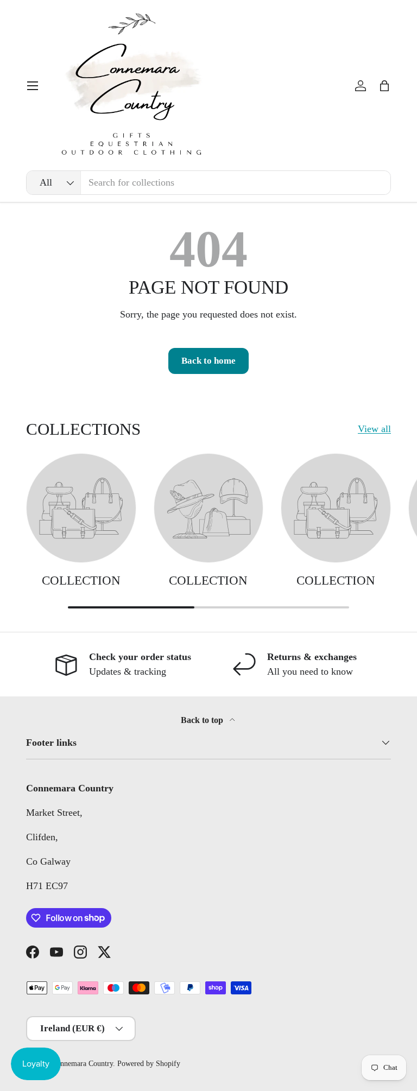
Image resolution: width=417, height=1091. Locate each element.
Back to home (208, 361)
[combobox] (208, 182)
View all (374, 428)
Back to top (203, 720)
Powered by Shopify (148, 1064)
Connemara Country (82, 1064)
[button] (384, 86)
